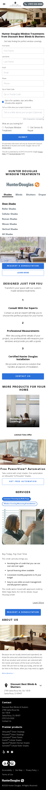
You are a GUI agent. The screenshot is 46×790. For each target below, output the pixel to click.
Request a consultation (23, 612)
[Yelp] (4, 752)
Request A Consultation (23, 266)
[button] (4, 4)
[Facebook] (8, 752)
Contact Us (23, 376)
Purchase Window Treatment (11, 129)
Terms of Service (15, 154)
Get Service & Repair (35, 129)
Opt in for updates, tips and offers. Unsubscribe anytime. (19, 101)
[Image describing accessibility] (8, 763)
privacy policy (6, 148)
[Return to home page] (15, 4)
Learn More (23, 273)
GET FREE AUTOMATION (23, 481)
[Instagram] (12, 752)
